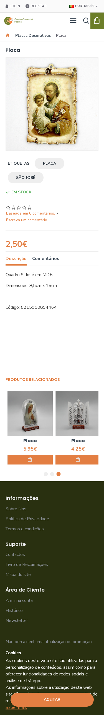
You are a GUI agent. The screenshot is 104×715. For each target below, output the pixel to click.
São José (25, 177)
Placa (49, 163)
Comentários (45, 259)
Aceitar (52, 699)
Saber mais (16, 707)
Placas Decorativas (33, 35)
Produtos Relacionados (33, 379)
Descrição (16, 259)
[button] (46, 474)
